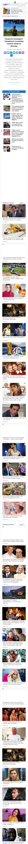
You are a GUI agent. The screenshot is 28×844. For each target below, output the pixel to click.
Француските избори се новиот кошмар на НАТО (17, 140)
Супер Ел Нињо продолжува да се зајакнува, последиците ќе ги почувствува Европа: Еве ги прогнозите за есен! (17, 99)
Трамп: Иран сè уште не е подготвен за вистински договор (17, 124)
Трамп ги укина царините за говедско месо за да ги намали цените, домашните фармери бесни (18, 133)
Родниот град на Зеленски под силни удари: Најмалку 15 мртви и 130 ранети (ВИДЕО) (17, 116)
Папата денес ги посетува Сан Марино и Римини (18, 148)
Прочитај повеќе (14, 82)
